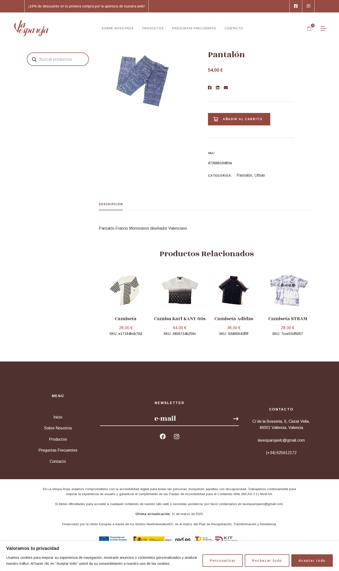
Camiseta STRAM (287, 318)
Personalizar (223, 561)
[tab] (111, 204)
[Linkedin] (217, 88)
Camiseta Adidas (233, 318)
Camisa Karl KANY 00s (179, 318)
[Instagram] (176, 436)
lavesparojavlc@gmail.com (262, 504)
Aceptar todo (312, 561)
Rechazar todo (267, 561)
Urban (259, 175)
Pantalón (244, 175)
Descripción (111, 204)
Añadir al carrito (243, 119)
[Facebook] (209, 88)
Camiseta (125, 318)
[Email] (226, 88)
